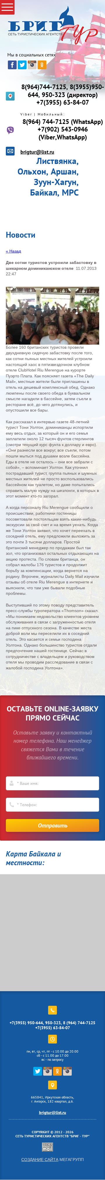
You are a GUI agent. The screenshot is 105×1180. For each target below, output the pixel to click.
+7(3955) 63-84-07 (62, 102)
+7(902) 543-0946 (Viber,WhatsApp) (63, 133)
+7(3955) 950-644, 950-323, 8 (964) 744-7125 (52, 1022)
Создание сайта (39, 1159)
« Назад (13, 251)
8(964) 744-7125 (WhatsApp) (62, 122)
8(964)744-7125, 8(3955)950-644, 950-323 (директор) (62, 91)
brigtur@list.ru (37, 151)
